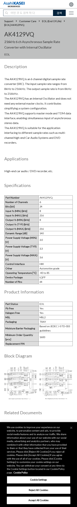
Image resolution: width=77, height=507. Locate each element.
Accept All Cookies (38, 500)
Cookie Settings (38, 479)
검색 (59, 13)
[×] (71, 428)
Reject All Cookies (38, 490)
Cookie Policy (20, 472)
